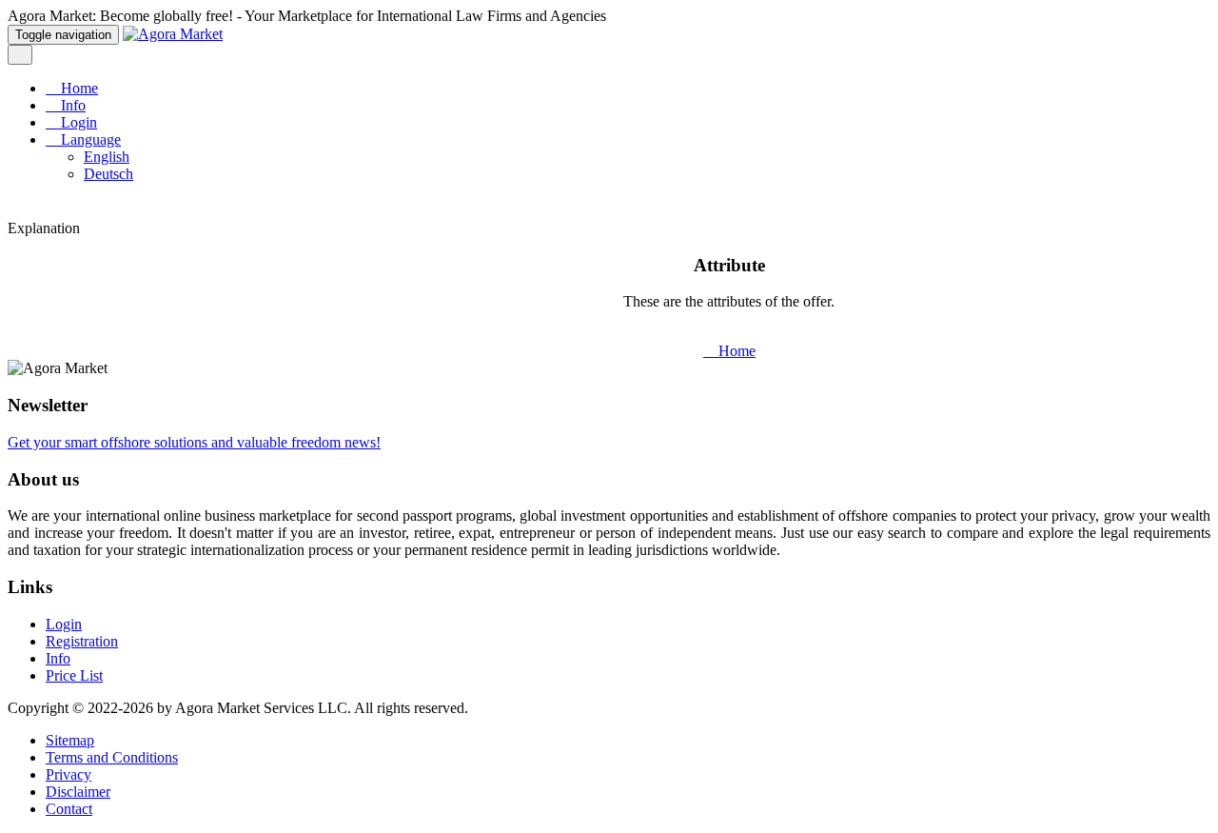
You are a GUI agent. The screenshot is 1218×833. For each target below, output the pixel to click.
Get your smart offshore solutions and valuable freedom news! (194, 442)
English (106, 157)
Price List (74, 675)
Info (71, 105)
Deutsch (108, 174)
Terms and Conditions (112, 757)
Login (77, 122)
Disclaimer (78, 791)
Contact (69, 809)
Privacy (68, 774)
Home (77, 88)
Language (89, 139)
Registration (82, 641)
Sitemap (70, 740)
